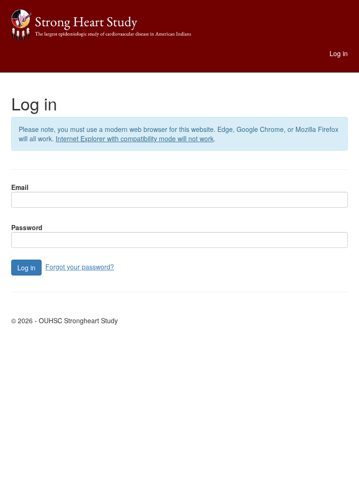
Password (27, 227)
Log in (339, 53)
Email (20, 187)
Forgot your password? (79, 266)
